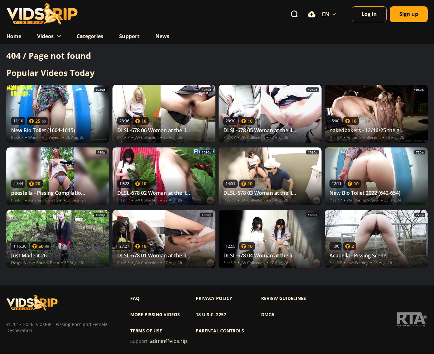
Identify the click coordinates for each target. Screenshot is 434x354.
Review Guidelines (283, 298)
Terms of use (146, 331)
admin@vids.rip (168, 341)
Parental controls (220, 331)
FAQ (134, 298)
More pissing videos (155, 314)
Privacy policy (214, 298)
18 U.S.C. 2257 (211, 314)
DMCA (268, 314)
